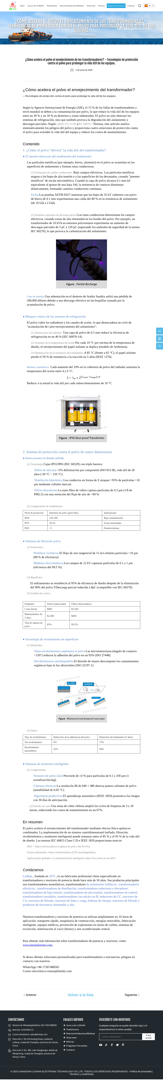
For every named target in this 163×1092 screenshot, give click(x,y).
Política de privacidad (140, 1071)
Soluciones (91, 6)
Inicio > (71, 35)
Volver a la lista (80, 995)
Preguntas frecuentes (85, 35)
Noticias (101, 6)
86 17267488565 (49, 1025)
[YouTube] (100, 1044)
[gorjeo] (117, 1044)
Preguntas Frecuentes (116, 6)
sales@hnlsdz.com (38, 1034)
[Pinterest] (123, 1044)
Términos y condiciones (82, 1074)
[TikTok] (106, 1044)
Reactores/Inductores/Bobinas (72, 6)
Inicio (22, 6)
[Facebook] (111, 1044)
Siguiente (131, 995)
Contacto (131, 6)
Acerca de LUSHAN (36, 6)
